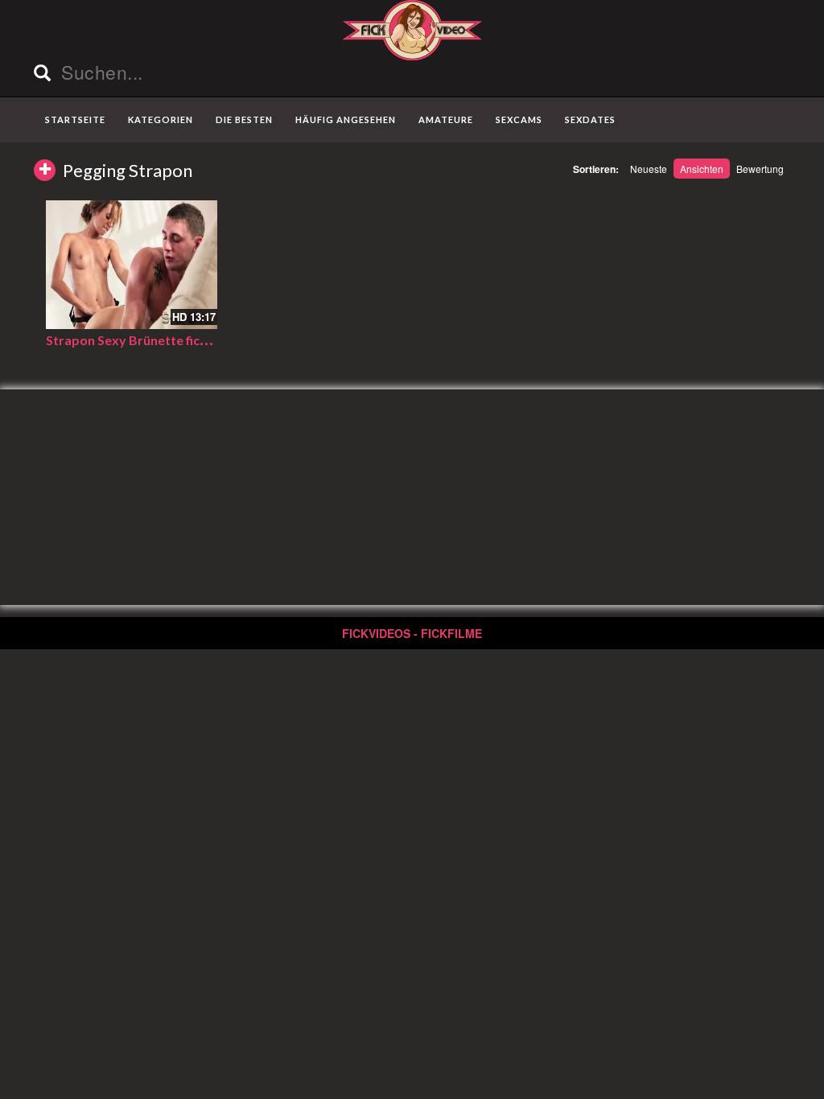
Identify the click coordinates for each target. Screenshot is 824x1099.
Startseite (75, 119)
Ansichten (701, 168)
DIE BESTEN (244, 119)
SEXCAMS (519, 119)
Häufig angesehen (345, 119)
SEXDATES (590, 119)
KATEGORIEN (160, 119)
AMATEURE (445, 119)
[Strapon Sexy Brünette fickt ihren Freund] (131, 264)
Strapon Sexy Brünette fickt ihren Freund (168, 340)
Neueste (648, 168)
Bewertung (760, 168)
